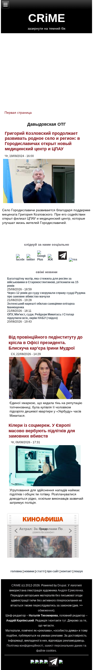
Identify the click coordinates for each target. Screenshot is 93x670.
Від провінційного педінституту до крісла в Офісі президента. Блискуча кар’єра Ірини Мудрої (46, 342)
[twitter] (31, 259)
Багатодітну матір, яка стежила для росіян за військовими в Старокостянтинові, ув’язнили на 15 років (42, 282)
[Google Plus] (41, 259)
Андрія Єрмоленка (70, 590)
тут (64, 620)
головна (16, 571)
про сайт (53, 571)
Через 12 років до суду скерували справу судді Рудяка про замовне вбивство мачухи (46, 294)
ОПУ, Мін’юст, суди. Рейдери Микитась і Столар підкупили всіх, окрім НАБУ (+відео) (40, 316)
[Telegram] (63, 259)
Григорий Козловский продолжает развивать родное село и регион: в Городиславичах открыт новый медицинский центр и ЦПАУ (42, 141)
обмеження (45, 610)
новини (29, 571)
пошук (78, 571)
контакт (66, 571)
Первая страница (18, 112)
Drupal (61, 585)
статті (40, 571)
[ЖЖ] (52, 259)
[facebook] (20, 259)
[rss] (73, 259)
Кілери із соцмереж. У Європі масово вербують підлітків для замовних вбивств (42, 430)
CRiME (46, 18)
